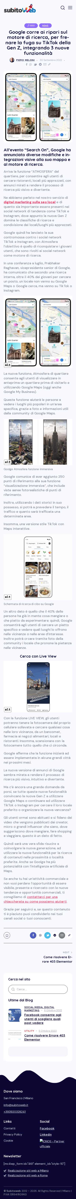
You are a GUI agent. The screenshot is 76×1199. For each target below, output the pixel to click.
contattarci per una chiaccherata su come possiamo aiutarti (35, 899)
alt (8, 365)
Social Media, (34, 1007)
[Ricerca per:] (38, 989)
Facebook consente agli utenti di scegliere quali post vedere (42, 1019)
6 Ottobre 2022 (53, 1010)
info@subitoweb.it (16, 1105)
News (45, 25)
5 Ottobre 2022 (47, 1030)
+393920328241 (15, 1112)
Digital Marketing (39, 1009)
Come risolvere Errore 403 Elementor (44, 1037)
